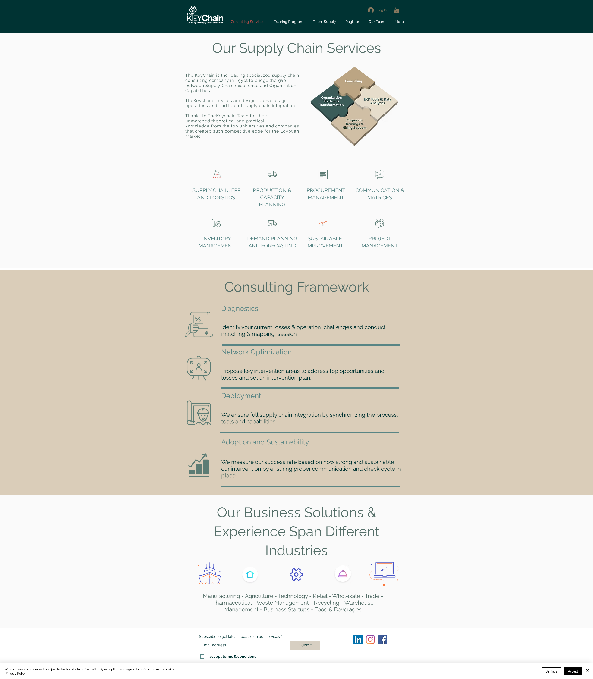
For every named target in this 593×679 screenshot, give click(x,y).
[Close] (587, 671)
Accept (573, 671)
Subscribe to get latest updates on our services (239, 636)
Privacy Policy (16, 673)
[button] (352, 21)
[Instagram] (370, 639)
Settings (551, 671)
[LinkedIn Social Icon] (358, 639)
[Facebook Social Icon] (382, 639)
